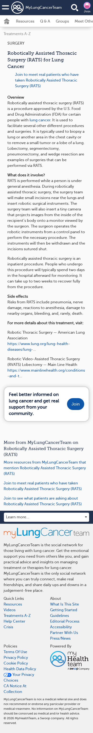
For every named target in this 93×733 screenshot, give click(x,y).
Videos (10, 610)
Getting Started (63, 610)
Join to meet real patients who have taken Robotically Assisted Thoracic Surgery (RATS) (47, 80)
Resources (25, 21)
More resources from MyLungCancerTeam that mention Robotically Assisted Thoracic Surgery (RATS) (45, 468)
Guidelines (59, 616)
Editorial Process (64, 621)
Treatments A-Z (17, 34)
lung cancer (40, 120)
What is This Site (64, 604)
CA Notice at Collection (15, 689)
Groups (62, 21)
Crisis (8, 627)
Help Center (14, 621)
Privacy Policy (16, 658)
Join (87, 11)
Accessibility (61, 627)
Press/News (60, 638)
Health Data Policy (20, 669)
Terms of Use (15, 652)
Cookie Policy (16, 663)
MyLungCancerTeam (37, 7)
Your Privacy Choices (19, 678)
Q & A (45, 21)
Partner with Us (64, 633)
